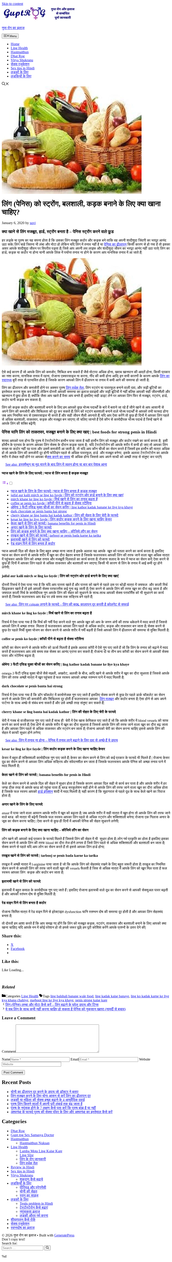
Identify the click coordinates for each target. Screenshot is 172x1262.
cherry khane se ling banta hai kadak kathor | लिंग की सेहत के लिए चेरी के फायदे (64, 515)
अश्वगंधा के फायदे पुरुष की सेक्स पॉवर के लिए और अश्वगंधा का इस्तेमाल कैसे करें (61, 1112)
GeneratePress (64, 1235)
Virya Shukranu (22, 60)
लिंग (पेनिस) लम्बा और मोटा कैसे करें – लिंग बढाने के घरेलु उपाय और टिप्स (52, 1005)
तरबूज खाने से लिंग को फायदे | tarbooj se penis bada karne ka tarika (56, 535)
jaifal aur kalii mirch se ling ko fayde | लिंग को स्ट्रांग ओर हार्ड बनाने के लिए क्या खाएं (67, 495)
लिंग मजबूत (107, 699)
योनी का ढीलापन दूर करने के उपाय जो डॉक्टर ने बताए (44, 1092)
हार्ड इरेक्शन (45, 791)
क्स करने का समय (58, 457)
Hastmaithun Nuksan (34, 1143)
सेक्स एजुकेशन (20, 64)
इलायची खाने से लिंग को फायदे (30, 539)
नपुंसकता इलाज (30, 1211)
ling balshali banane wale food (71, 996)
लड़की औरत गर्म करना (34, 1215)
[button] (5, 84)
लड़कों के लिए (19, 72)
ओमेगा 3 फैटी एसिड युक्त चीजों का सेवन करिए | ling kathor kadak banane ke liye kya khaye (72, 507)
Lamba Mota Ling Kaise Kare (41, 1151)
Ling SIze (27, 1155)
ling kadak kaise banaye (112, 996)
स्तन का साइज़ (29, 1195)
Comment (9, 1051)
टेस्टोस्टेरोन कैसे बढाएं (34, 1207)
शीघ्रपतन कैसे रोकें (23, 1219)
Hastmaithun (20, 52)
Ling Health (19, 48)
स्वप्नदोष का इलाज (22, 1228)
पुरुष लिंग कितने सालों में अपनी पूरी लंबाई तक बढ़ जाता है (46, 1104)
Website (144, 1059)
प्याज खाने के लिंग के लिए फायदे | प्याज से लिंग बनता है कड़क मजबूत (54, 491)
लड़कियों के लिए (21, 76)
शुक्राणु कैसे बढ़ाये (31, 1179)
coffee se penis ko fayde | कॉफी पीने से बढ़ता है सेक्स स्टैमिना (51, 503)
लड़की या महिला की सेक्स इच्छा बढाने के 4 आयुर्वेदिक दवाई (48, 1100)
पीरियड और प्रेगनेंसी (33, 1187)
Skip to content (12, 4)
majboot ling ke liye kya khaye (51, 1000)
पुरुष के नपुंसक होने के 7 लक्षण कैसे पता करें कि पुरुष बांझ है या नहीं (53, 1108)
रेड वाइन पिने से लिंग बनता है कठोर (33, 543)
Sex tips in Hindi (22, 68)
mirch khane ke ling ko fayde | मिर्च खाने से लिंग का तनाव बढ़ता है (54, 499)
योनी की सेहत (28, 1191)
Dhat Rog (18, 56)
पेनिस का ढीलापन (115, 244)
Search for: (9, 1243)
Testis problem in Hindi (36, 1203)
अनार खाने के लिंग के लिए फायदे (31, 527)
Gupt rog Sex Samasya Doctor (32, 1135)
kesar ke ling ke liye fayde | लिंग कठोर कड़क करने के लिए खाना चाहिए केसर (61, 519)
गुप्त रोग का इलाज (13, 28)
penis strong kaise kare (91, 1000)
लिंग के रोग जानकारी (33, 1159)
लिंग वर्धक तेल (75, 388)
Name (6, 1059)
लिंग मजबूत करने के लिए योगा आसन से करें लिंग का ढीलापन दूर (51, 1096)
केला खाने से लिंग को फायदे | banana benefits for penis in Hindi (53, 523)
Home (15, 44)
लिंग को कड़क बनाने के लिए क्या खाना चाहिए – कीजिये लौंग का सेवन (54, 531)
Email (75, 1059)
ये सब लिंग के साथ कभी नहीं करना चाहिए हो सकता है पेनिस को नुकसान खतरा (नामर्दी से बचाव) (65, 1009)
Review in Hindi (22, 1167)
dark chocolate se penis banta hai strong (39, 511)
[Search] (47, 1247)
